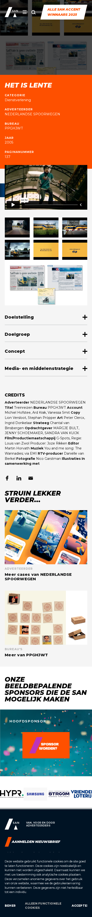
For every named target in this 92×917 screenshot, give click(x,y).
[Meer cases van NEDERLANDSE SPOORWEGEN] (46, 545)
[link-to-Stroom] (59, 797)
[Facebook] (7, 478)
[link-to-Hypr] (12, 797)
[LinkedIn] (19, 478)
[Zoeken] (33, 12)
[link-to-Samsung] (35, 797)
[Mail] (30, 478)
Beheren (10, 905)
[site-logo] (11, 12)
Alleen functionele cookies (43, 905)
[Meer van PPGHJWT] (46, 624)
